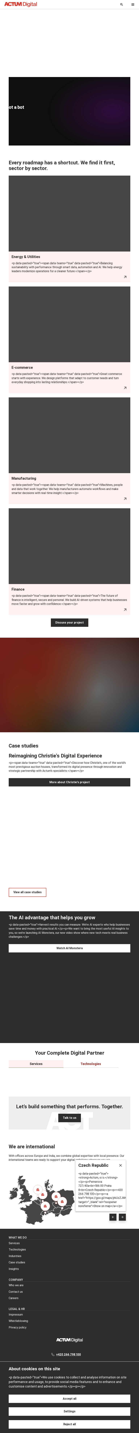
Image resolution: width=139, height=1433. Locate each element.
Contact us (16, 1291)
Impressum (16, 1314)
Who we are (16, 1285)
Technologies (17, 1249)
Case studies (17, 1262)
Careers (13, 1298)
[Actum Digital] (20, 4)
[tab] (36, 1064)
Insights (14, 1269)
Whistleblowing (18, 1321)
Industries (15, 1256)
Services (14, 1243)
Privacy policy (17, 1327)
